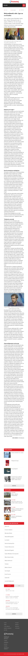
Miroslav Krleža (8, 533)
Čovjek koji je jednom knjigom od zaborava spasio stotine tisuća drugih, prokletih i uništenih (16, 479)
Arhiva (14, 485)
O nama (5, 640)
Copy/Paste (17, 628)
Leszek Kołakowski (9, 581)
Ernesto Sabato (8, 529)
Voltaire (7, 564)
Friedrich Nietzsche (9, 547)
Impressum (6, 642)
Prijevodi (17, 626)
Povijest (17, 622)
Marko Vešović (8, 567)
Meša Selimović (8, 560)
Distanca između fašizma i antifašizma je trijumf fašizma (17, 510)
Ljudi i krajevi (7, 626)
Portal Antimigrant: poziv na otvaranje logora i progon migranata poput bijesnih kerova (13, 603)
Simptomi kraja (15, 460)
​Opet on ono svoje (10, 590)
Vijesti (19, 585)
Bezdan (9, 585)
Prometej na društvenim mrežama (6, 637)
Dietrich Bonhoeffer (9, 543)
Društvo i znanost (7, 628)
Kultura (5, 630)
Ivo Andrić (7, 540)
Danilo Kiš (7, 577)
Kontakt (5, 644)
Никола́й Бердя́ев (9, 536)
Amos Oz (7, 526)
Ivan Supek (7, 570)
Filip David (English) (9, 550)
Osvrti (5, 624)
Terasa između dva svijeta (17, 452)
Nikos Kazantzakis (9, 557)
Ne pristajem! (14, 468)
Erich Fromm (8, 574)
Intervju (17, 624)
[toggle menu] (23, 5)
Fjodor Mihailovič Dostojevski (11, 553)
